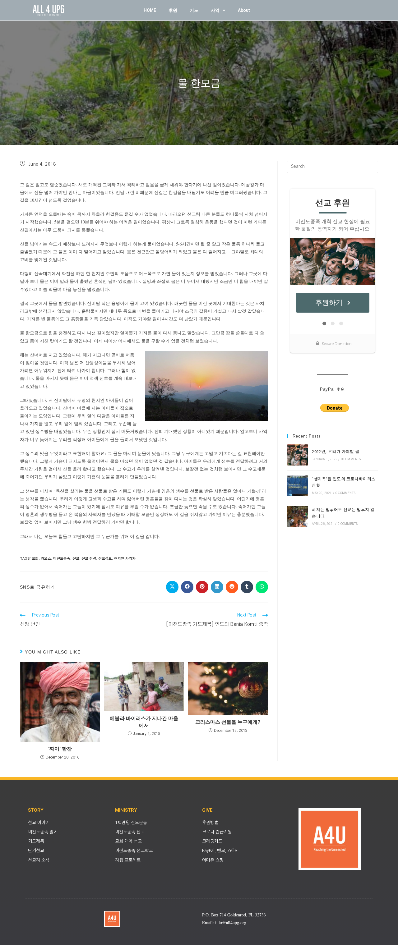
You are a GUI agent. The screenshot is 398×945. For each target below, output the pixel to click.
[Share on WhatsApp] (262, 587)
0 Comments (351, 459)
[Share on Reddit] (232, 587)
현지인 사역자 (125, 558)
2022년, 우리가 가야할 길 (335, 452)
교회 (35, 558)
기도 (194, 10)
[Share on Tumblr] (247, 587)
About (244, 10)
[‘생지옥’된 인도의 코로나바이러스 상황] (297, 485)
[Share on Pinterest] (202, 587)
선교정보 (105, 558)
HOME (150, 10)
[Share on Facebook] (187, 587)
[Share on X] (172, 587)
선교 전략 (88, 558)
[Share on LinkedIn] (217, 587)
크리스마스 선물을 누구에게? (228, 722)
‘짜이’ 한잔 (60, 748)
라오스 (46, 558)
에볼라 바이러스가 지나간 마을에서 (144, 722)
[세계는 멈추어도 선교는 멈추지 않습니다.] (297, 516)
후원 (173, 10)
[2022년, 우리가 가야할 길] (297, 455)
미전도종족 (61, 558)
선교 (75, 558)
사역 (215, 10)
